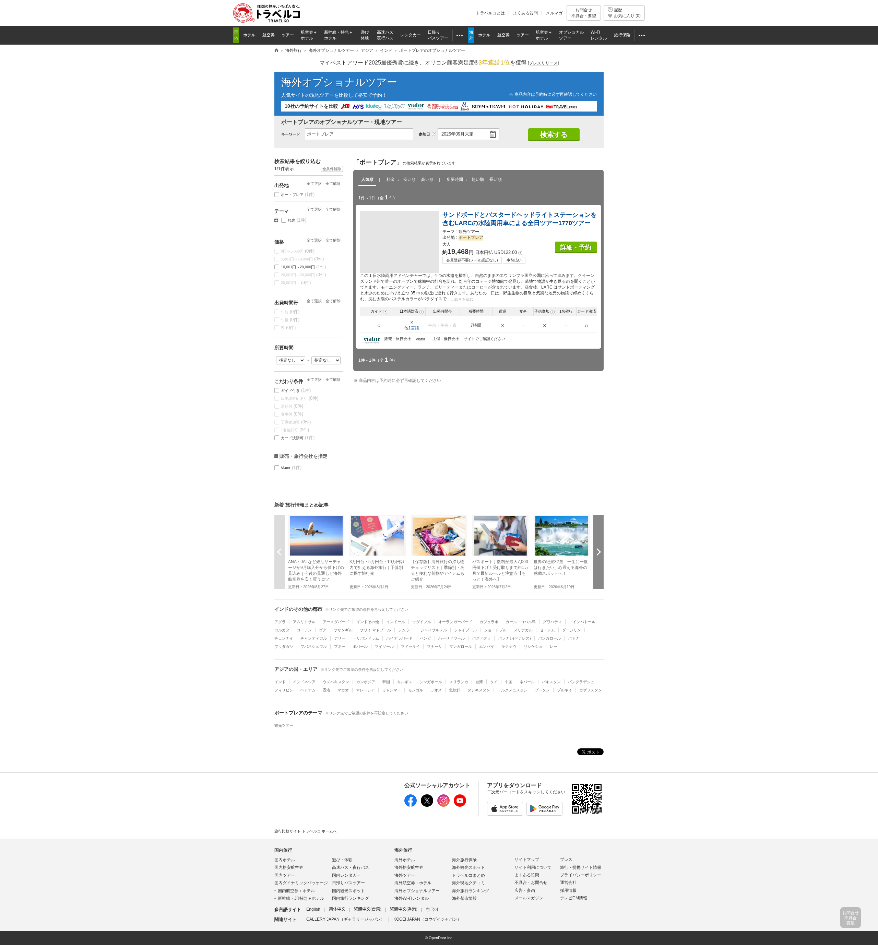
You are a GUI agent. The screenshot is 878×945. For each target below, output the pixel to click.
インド (280, 682)
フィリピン (283, 690)
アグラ (280, 622)
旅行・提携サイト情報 (580, 867)
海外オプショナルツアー (339, 82)
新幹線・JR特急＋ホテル (301, 898)
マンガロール (460, 646)
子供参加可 (296, 421)
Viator (291, 467)
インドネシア (304, 682)
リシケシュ (533, 646)
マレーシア (365, 690)
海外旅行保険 (464, 860)
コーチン (304, 630)
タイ (494, 682)
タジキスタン (478, 690)
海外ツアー (404, 875)
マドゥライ (410, 646)
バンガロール (549, 638)
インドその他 (367, 622)
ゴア (323, 630)
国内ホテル (284, 860)
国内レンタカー (346, 875)
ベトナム (308, 690)
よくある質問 (525, 13)
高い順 (427, 179)
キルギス (404, 682)
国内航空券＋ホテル (296, 890)
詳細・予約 (575, 247)
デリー (339, 638)
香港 (326, 690)
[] (543, 63)
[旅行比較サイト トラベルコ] (276, 50)
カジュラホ (488, 622)
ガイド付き (296, 390)
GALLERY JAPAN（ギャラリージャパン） (345, 919)
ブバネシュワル (313, 646)
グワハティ (552, 622)
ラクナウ (509, 646)
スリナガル (523, 630)
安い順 (409, 179)
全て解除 (333, 184)
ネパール (527, 682)
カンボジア (365, 682)
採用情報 (568, 890)
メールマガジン (528, 898)
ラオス (436, 690)
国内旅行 (283, 850)
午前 (290, 311)
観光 (297, 220)
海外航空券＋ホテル (412, 882)
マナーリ (434, 646)
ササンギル (343, 630)
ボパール (360, 646)
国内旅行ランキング (350, 898)
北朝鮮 (454, 690)
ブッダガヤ (283, 646)
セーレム (547, 630)
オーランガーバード (455, 622)
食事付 (292, 414)
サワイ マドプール (375, 630)
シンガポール (430, 682)
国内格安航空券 (288, 867)
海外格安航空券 (408, 867)
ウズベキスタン (336, 682)
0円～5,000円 (298, 251)
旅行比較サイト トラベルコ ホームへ (305, 831)
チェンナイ (283, 638)
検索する (554, 134)
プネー (339, 646)
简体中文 (337, 909)
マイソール (384, 646)
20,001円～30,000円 (303, 274)
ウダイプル (421, 622)
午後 (290, 319)
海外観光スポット (468, 867)
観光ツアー (283, 725)
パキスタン (551, 682)
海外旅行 (403, 850)
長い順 (495, 179)
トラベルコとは (490, 13)
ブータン (542, 690)
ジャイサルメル (433, 630)
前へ (279, 551)
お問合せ (583, 13)
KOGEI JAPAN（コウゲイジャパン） (427, 919)
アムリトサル (304, 622)
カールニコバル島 (521, 622)
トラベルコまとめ (468, 875)
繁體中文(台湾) (367, 909)
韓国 (386, 682)
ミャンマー (391, 690)
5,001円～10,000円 (302, 258)
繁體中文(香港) (403, 909)
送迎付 (292, 406)
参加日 (424, 134)
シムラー (405, 630)
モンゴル (415, 690)
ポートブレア (298, 194)
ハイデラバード (399, 638)
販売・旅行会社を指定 (304, 456)
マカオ (343, 690)
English (313, 909)
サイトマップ (526, 859)
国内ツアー (284, 875)
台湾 (479, 682)
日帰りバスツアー (348, 882)
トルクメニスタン (512, 690)
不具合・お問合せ (530, 882)
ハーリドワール (451, 638)
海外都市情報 (464, 898)
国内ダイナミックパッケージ (301, 882)
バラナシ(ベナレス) (514, 638)
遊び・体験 (342, 860)
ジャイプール (465, 630)
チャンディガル (313, 638)
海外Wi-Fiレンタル (411, 898)
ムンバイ (486, 646)
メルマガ (554, 13)
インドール (395, 622)
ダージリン (571, 630)
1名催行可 (295, 429)
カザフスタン (590, 690)
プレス (566, 859)
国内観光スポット (348, 890)
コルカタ (281, 630)
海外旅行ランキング (470, 890)
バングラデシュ (581, 682)
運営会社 (568, 882)
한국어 (432, 909)
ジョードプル (495, 630)
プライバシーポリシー (580, 875)
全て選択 (314, 184)
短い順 (478, 179)
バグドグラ (481, 638)
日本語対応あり (299, 398)
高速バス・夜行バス (350, 867)
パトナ (573, 638)
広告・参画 (524, 890)
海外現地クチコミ (468, 882)
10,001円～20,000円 (303, 266)
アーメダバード (336, 622)
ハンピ (425, 638)
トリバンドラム (366, 638)
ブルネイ (564, 690)
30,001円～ (296, 282)
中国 (508, 682)
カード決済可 (298, 437)
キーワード (290, 134)
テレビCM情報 (573, 898)
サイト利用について (532, 867)
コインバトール (582, 622)
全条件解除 (331, 169)
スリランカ (458, 682)
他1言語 (411, 328)
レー (553, 646)
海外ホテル (404, 860)
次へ (598, 551)
